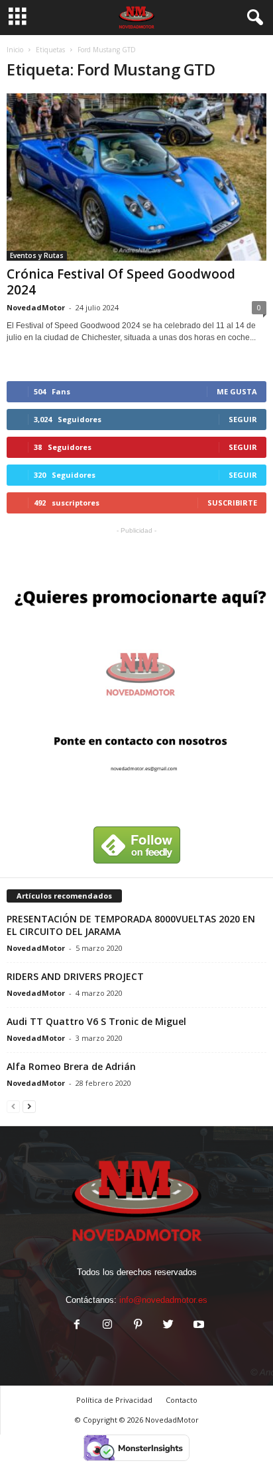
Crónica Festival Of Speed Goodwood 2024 (121, 281)
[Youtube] (197, 1326)
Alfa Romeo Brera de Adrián (71, 1066)
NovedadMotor (36, 307)
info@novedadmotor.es (163, 1300)
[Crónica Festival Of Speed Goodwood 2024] (136, 177)
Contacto (181, 1400)
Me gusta (237, 391)
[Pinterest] (138, 1326)
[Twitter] (168, 1326)
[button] (252, 17)
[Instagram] (107, 1326)
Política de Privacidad (114, 1400)
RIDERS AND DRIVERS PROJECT (75, 976)
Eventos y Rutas (37, 255)
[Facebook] (77, 1326)
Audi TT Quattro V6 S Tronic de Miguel (96, 1021)
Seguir (243, 419)
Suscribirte (232, 503)
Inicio (15, 49)
